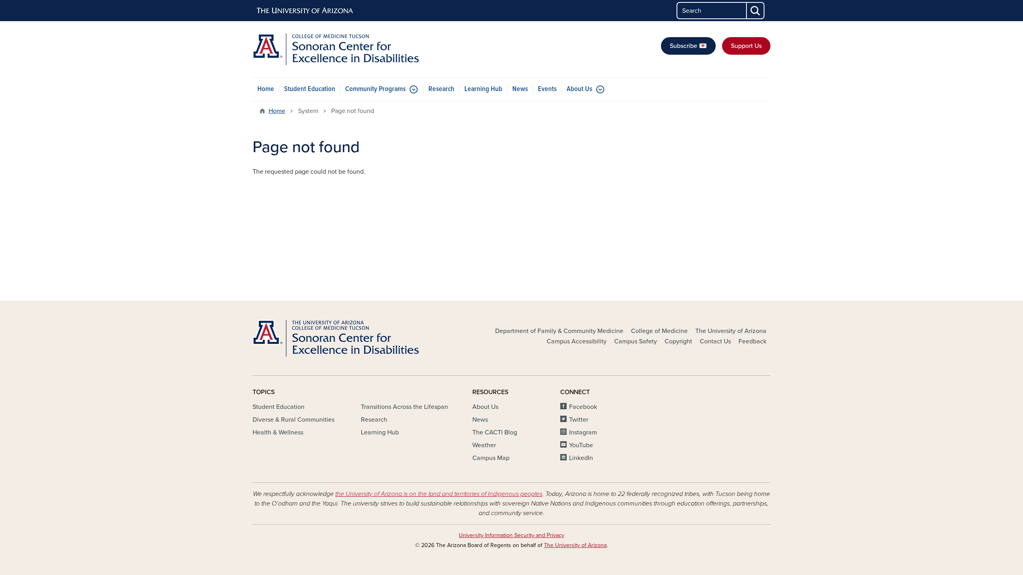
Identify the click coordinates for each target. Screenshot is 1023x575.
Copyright (678, 341)
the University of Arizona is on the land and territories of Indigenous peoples (438, 494)
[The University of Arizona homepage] (305, 11)
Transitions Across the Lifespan (404, 407)
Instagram (583, 432)
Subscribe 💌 (688, 46)
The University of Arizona (730, 331)
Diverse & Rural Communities (293, 420)
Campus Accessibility (577, 341)
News (520, 89)
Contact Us (715, 341)
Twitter (578, 420)
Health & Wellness (278, 432)
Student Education (309, 89)
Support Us (746, 46)
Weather (484, 445)
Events (547, 89)
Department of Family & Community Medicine (559, 331)
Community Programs (375, 89)
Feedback (752, 341)
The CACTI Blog (494, 432)
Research (441, 89)
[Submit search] (755, 10)
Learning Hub (483, 89)
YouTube (581, 445)
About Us (579, 89)
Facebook (583, 407)
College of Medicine (659, 331)
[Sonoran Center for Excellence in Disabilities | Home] (336, 49)
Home (265, 89)
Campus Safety (635, 341)
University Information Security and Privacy (511, 535)
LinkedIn (581, 458)
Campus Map (491, 458)
